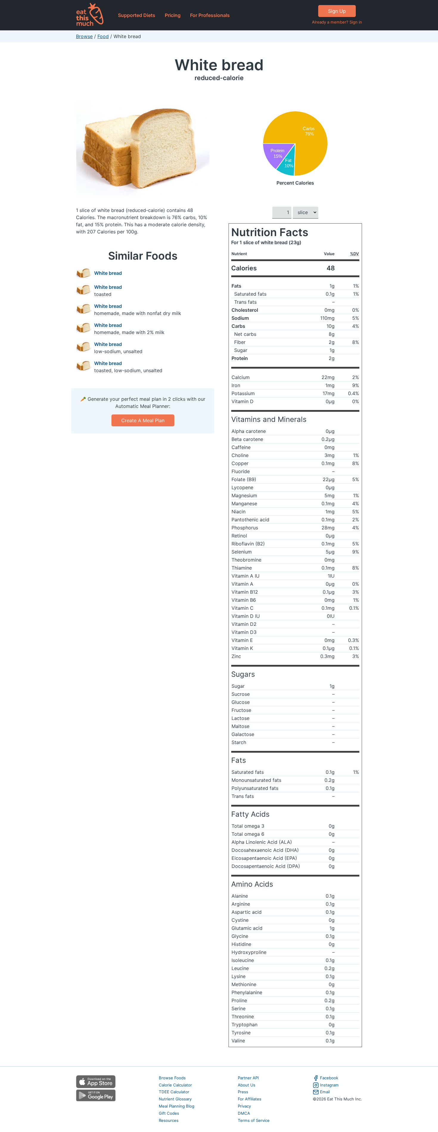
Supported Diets (136, 15)
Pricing (173, 15)
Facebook (329, 1077)
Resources (168, 1120)
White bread (219, 65)
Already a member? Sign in (337, 22)
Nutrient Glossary (175, 1099)
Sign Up (337, 11)
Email (325, 1091)
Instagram (329, 1085)
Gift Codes (169, 1113)
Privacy (244, 1106)
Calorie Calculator (175, 1085)
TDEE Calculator (174, 1091)
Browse (84, 36)
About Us (246, 1085)
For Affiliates (249, 1099)
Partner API (248, 1077)
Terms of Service (254, 1120)
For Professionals (210, 15)
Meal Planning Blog (176, 1106)
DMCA (244, 1113)
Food (103, 36)
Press (243, 1091)
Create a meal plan (142, 420)
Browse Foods (172, 1077)
